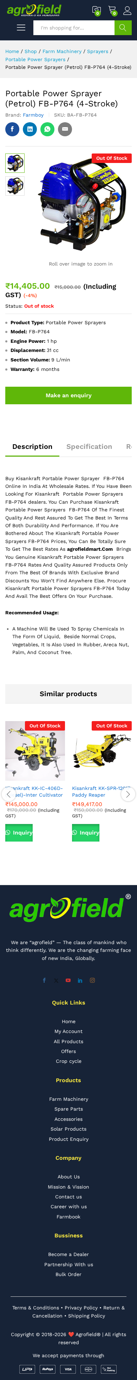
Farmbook (68, 1216)
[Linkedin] (80, 981)
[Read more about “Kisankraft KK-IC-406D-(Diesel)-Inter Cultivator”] (19, 777)
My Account (68, 1031)
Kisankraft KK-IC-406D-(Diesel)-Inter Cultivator (34, 791)
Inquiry (22, 832)
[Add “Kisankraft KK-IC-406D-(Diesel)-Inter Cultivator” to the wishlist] (51, 777)
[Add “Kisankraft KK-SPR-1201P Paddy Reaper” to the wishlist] (118, 777)
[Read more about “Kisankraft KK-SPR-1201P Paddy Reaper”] (86, 777)
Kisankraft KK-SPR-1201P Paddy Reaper (101, 791)
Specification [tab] (89, 446)
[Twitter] (56, 981)
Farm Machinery (68, 1099)
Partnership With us (68, 1264)
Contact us (68, 1196)
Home (69, 1021)
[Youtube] (68, 981)
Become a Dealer (68, 1254)
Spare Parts (68, 1109)
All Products (68, 1041)
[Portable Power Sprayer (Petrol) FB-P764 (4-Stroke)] (12, 129)
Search (123, 27)
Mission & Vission (68, 1187)
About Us (69, 1176)
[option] (35, 790)
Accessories (68, 1119)
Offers (68, 1051)
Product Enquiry (69, 1139)
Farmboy (33, 115)
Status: (13, 306)
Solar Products (68, 1129)
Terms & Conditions (35, 1307)
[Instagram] (92, 980)
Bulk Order (68, 1274)
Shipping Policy (86, 1316)
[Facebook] (44, 981)
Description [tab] (32, 446)
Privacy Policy (81, 1307)
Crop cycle (68, 1061)
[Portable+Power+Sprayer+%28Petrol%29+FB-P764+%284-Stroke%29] (30, 129)
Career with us (69, 1206)
